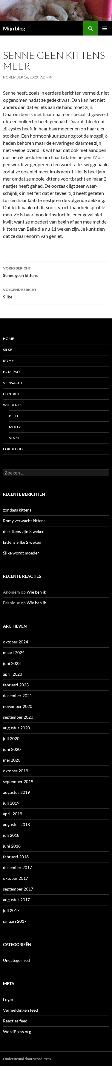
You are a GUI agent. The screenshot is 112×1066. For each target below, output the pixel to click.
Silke (19, 293)
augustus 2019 (16, 792)
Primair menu (105, 28)
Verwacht (13, 383)
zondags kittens (17, 509)
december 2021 (17, 695)
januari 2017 (15, 921)
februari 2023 (16, 684)
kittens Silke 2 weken (22, 542)
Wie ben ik (12, 405)
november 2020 (17, 706)
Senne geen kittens (20, 272)
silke (7, 349)
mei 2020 (11, 759)
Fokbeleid (13, 449)
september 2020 (18, 717)
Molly (15, 427)
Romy (8, 360)
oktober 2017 (15, 878)
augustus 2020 (16, 727)
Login (8, 999)
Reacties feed (15, 1020)
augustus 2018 (16, 824)
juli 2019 (11, 802)
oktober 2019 (15, 770)
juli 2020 (11, 738)
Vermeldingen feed (20, 1010)
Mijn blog (14, 28)
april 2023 (12, 674)
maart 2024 (13, 652)
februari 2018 (16, 856)
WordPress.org (17, 1031)
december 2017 (17, 867)
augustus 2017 (16, 899)
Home (8, 338)
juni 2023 (12, 663)
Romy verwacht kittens (24, 520)
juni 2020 (12, 749)
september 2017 (18, 888)
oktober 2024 (15, 641)
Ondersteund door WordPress (27, 1058)
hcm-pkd (11, 371)
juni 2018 (12, 845)
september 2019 (18, 781)
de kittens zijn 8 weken (24, 531)
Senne (14, 438)
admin (46, 77)
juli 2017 (11, 910)
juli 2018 (11, 835)
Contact (11, 394)
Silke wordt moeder (21, 552)
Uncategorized (16, 960)
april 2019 (12, 813)
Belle (14, 416)
